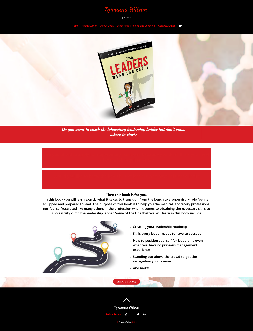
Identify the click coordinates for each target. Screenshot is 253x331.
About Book (107, 25)
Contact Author (166, 25)
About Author (89, 25)
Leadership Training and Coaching (136, 25)
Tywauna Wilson (125, 322)
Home (75, 25)
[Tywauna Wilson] (126, 11)
